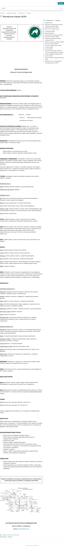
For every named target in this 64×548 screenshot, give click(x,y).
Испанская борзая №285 (52, 36)
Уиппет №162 (49, 56)
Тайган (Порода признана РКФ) (53, 54)
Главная (2, 13)
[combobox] (29, 8)
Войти (61, 3)
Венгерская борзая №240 (52, 29)
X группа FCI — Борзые (24, 13)
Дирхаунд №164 (49, 33)
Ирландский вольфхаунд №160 (53, 35)
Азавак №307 (48, 22)
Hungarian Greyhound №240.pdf (10, 535)
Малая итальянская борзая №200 (54, 42)
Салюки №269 (49, 47)
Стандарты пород (11, 13)
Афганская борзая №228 (52, 28)
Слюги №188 (48, 49)
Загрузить (10, 536)
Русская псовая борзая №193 (53, 45)
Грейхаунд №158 (49, 31)
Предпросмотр (3, 536)
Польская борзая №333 (51, 43)
